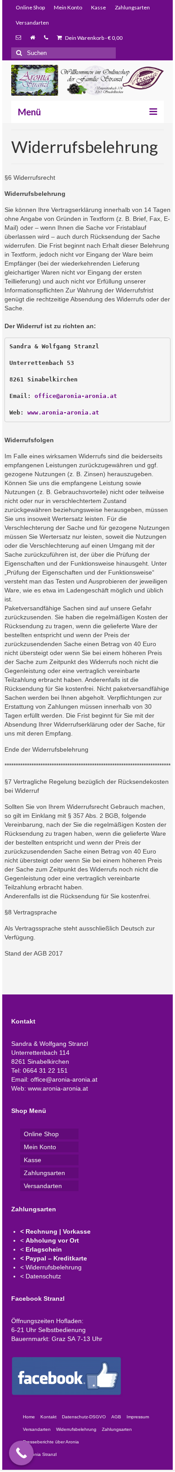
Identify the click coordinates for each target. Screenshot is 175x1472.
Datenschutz (43, 1276)
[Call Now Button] (21, 1453)
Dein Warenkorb (93, 37)
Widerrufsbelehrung (54, 1267)
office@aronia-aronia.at (76, 396)
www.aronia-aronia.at (63, 412)
